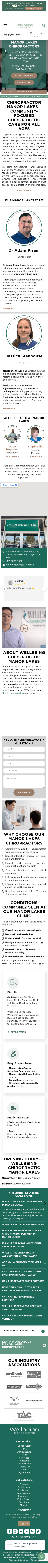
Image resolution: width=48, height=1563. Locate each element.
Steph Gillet (36, 446)
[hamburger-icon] (5, 25)
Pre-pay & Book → (33, 8)
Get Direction (18, 1032)
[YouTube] (21, 1531)
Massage (24, 1461)
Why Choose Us (15, 96)
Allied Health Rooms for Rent (24, 1467)
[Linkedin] (32, 1531)
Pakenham (23, 1496)
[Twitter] (26, 1531)
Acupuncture (24, 1452)
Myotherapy (24, 1473)
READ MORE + (12, 457)
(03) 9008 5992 (13, 561)
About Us (4, 96)
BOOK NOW (14, 35)
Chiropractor (24, 1446)
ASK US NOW (24, 792)
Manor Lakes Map (37, 96)
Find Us (12, 992)
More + (23, 1505)
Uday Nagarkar (12, 448)
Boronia (23, 1484)
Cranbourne (23, 1490)
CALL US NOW (37, 35)
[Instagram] (15, 1531)
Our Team (25, 96)
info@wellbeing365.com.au (19, 565)
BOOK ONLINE (24, 82)
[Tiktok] (38, 1531)
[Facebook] (9, 1531)
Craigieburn (23, 1487)
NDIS (24, 1449)
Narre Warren (24, 1493)
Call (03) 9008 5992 (24, 76)
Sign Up (24, 1524)
